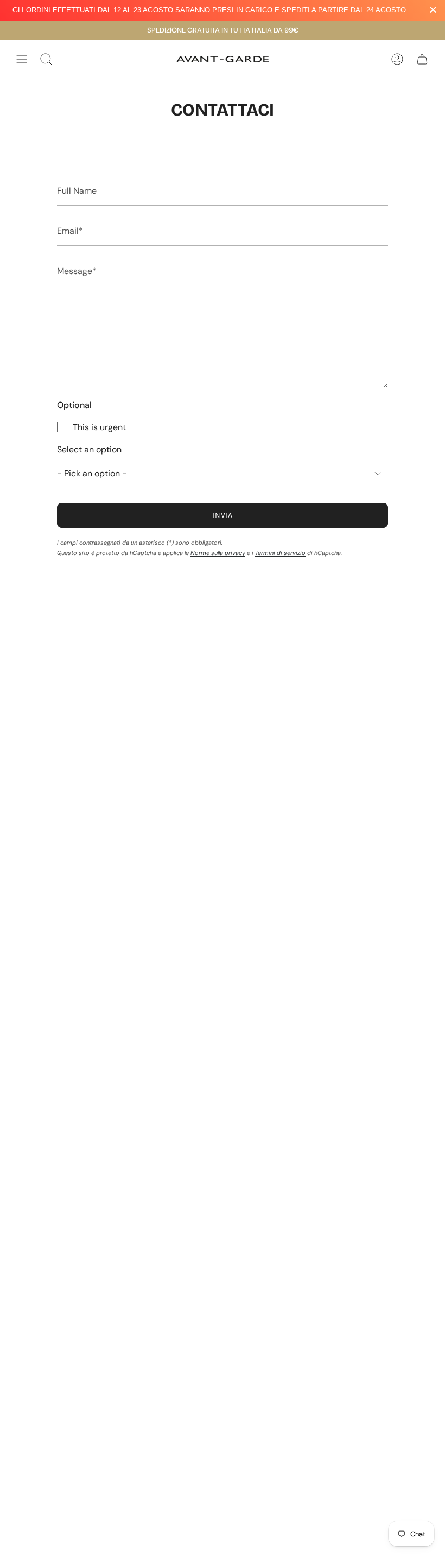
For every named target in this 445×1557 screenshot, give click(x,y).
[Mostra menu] (22, 59)
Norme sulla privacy (217, 553)
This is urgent (99, 427)
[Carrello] (422, 59)
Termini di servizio (280, 553)
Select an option (89, 449)
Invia (222, 515)
